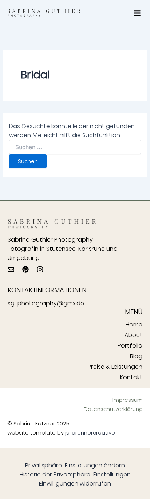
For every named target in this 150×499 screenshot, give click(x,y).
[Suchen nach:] (75, 147)
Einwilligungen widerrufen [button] (75, 483)
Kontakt (131, 377)
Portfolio (130, 345)
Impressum (127, 400)
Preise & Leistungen (115, 367)
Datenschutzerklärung (113, 409)
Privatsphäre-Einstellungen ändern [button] (75, 465)
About (133, 335)
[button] (137, 13)
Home (134, 324)
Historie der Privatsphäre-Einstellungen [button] (75, 474)
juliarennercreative (90, 432)
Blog (136, 356)
